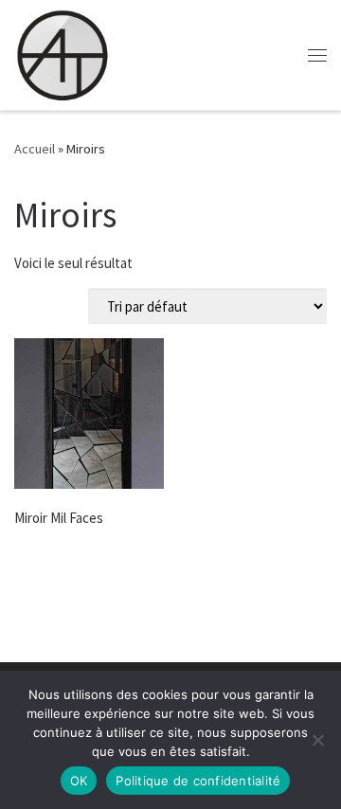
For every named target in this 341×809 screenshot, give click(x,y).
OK (79, 780)
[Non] (317, 739)
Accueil (34, 148)
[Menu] (317, 55)
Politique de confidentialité (198, 780)
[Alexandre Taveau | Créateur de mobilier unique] (62, 55)
